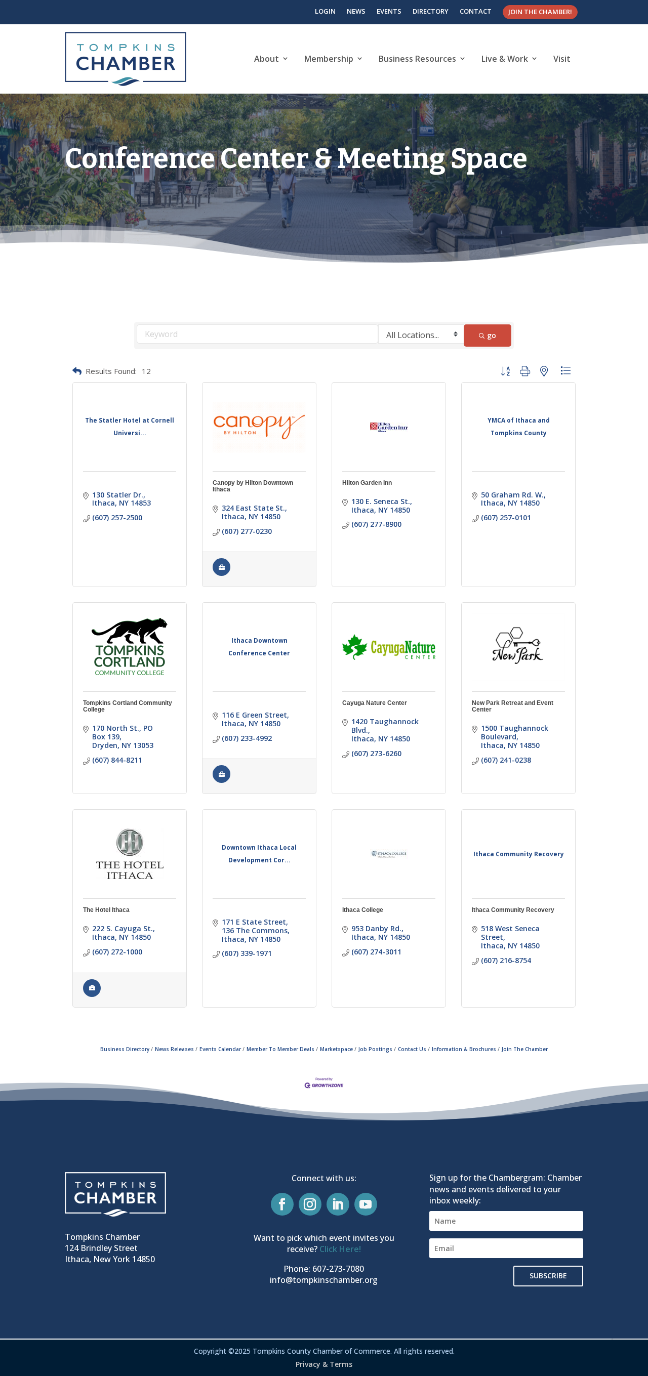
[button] (77, 371)
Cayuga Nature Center (374, 702)
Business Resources (417, 58)
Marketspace (336, 1049)
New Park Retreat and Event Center (512, 706)
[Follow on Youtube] (365, 1204)
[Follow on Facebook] (282, 1204)
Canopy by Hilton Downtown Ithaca (253, 486)
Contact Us (412, 1049)
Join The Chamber (525, 1049)
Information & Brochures (464, 1049)
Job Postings (375, 1049)
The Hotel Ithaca (106, 909)
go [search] (491, 335)
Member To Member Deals (280, 1049)
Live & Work (504, 58)
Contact (476, 11)
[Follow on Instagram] (310, 1204)
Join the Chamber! (540, 11)
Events (389, 11)
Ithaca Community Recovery (513, 909)
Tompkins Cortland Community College (127, 706)
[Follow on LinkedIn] (338, 1204)
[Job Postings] (221, 573)
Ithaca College (362, 909)
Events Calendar (220, 1049)
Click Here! (340, 1249)
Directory (431, 11)
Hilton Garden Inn (367, 482)
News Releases (174, 1049)
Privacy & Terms (324, 1364)
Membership (328, 58)
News (356, 11)
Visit (562, 58)
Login (325, 11)
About (266, 58)
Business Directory (124, 1049)
